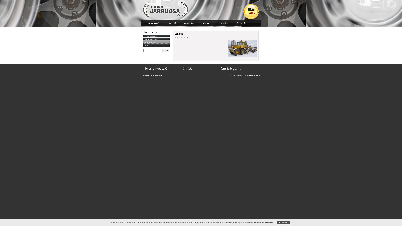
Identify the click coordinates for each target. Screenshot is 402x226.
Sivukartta (145, 75)
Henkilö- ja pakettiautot (151, 36)
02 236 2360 (227, 68)
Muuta (146, 45)
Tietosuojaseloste (156, 75)
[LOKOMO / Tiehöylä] (242, 48)
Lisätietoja (230, 223)
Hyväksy (283, 222)
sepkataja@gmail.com (232, 70)
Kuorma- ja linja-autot (150, 39)
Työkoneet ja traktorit (150, 42)
